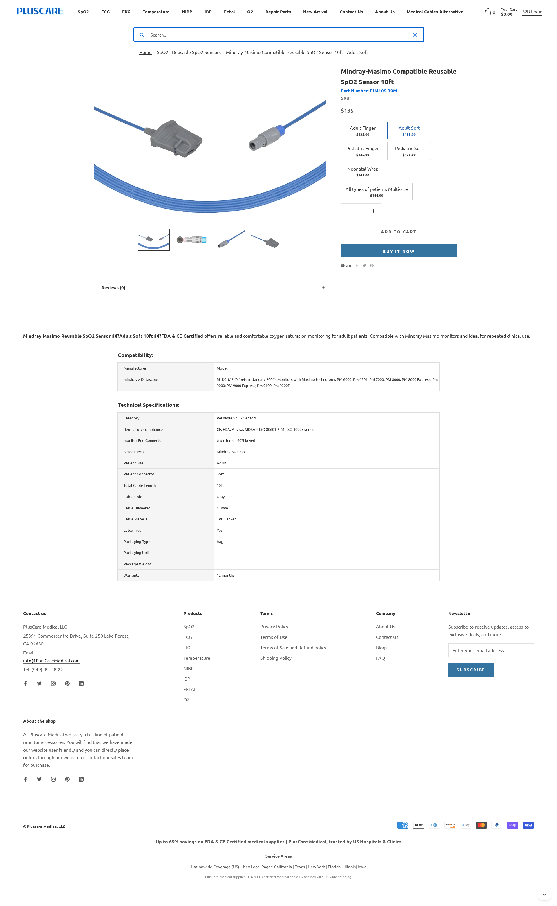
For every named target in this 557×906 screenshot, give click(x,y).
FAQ (380, 658)
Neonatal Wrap (362, 171)
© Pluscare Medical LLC (44, 826)
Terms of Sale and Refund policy (293, 647)
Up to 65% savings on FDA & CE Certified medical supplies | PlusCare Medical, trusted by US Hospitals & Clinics (279, 841)
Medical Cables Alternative (435, 12)
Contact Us (351, 12)
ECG (105, 12)
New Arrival (315, 12)
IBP (208, 12)
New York (316, 866)
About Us (385, 12)
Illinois (349, 866)
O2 (250, 12)
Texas (300, 866)
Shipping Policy (276, 658)
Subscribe (471, 669)
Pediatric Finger (362, 151)
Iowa (362, 866)
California (283, 866)
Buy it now (399, 251)
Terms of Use (273, 637)
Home (145, 52)
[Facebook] (357, 265)
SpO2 (83, 12)
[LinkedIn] (81, 682)
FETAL (189, 689)
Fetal (229, 12)
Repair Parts (278, 12)
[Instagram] (53, 682)
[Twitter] (364, 265)
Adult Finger (363, 130)
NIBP (187, 12)
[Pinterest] (372, 265)
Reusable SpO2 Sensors (196, 52)
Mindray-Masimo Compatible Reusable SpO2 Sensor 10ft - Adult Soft (297, 52)
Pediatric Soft (409, 151)
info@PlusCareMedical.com (51, 660)
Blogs (381, 647)
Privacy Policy (274, 626)
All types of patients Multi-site (377, 192)
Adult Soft (409, 130)
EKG (126, 12)
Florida (334, 866)
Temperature (156, 12)
